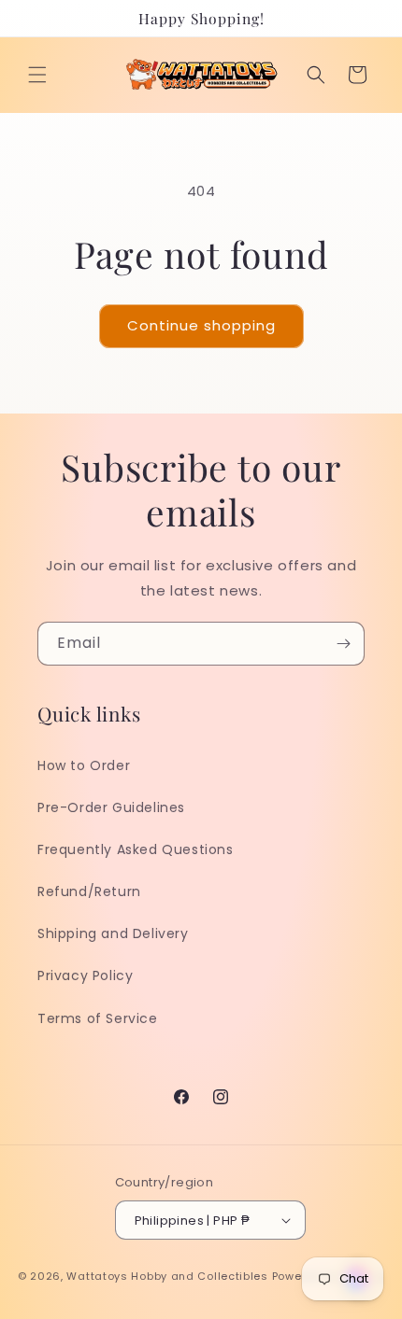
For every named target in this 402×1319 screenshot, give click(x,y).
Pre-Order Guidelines (111, 807)
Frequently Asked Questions (135, 849)
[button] (37, 74)
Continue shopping (201, 325)
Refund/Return (89, 891)
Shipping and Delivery (113, 933)
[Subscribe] (343, 644)
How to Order (83, 765)
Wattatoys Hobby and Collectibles (166, 1276)
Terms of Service (97, 1018)
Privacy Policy (85, 975)
